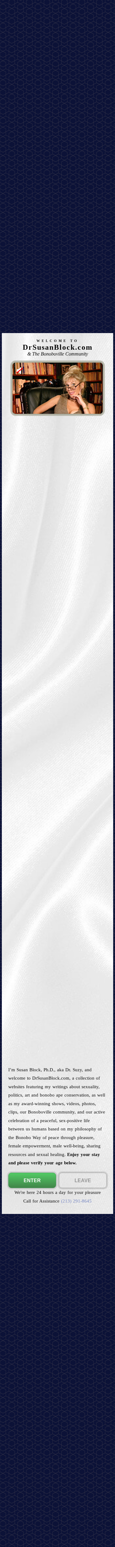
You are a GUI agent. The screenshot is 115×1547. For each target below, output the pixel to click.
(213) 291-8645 (76, 1200)
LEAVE (83, 1180)
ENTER (32, 1180)
